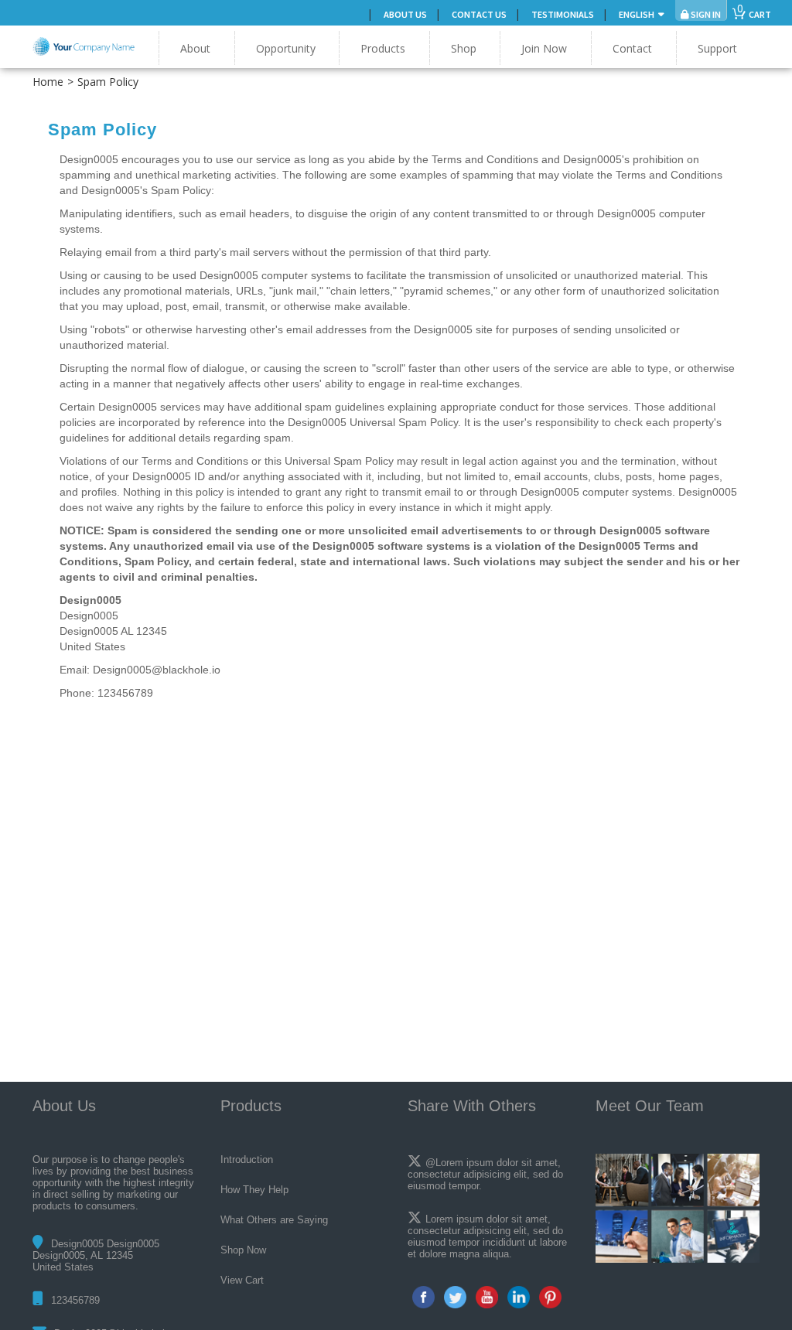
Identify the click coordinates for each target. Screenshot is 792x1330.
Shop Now (243, 1250)
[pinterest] (550, 1297)
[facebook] (423, 1297)
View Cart (242, 1280)
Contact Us (479, 14)
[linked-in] (518, 1297)
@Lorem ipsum (459, 1162)
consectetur (434, 1230)
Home (47, 81)
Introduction (246, 1159)
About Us (405, 14)
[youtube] (487, 1297)
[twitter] (455, 1297)
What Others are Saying (274, 1220)
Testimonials (562, 14)
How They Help (254, 1189)
